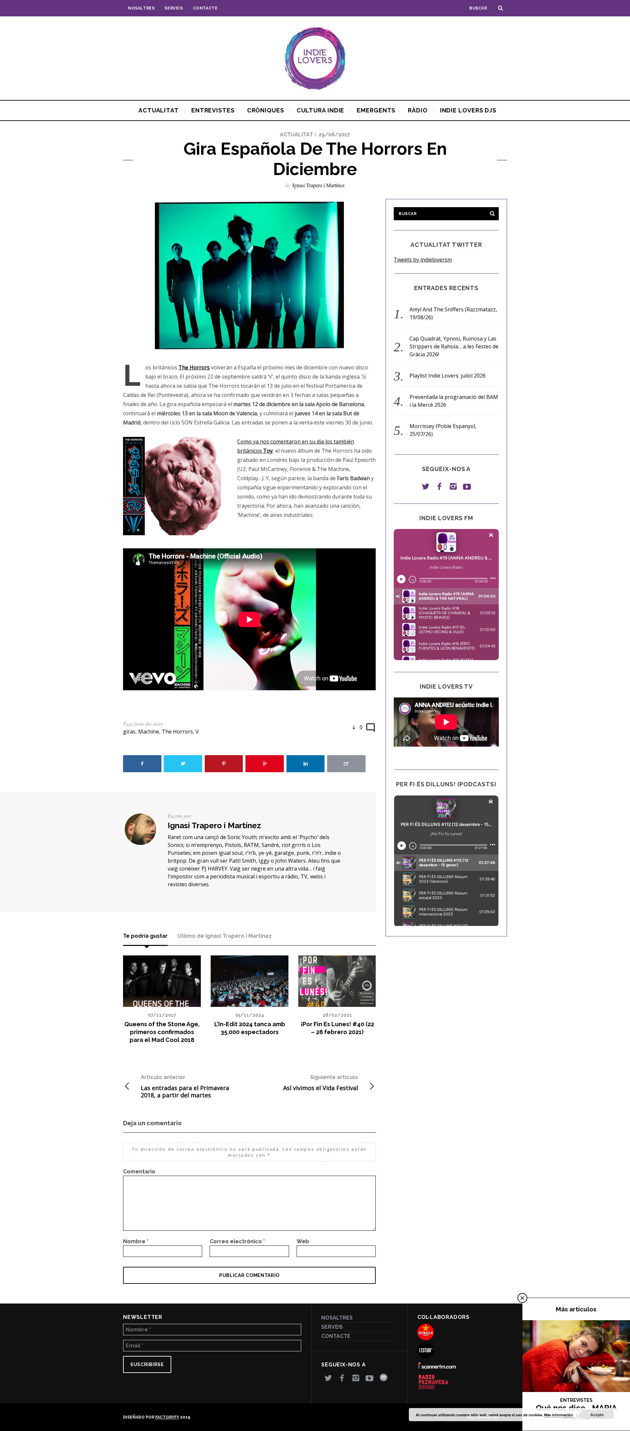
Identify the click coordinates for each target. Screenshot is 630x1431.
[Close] (522, 1298)
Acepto (597, 1415)
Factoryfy (167, 1417)
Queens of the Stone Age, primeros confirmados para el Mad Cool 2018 (162, 1032)
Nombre (135, 1241)
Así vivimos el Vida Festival (320, 1082)
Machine (148, 731)
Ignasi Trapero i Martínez (318, 185)
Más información (558, 1414)
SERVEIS (173, 8)
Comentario (139, 1171)
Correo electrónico (237, 1241)
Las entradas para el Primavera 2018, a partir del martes (185, 1086)
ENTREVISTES (576, 1400)
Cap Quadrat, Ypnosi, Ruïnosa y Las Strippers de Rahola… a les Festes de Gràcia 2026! (454, 346)
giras (129, 731)
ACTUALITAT (296, 134)
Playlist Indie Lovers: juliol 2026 (448, 375)
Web (303, 1241)
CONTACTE (205, 8)
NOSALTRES (141, 8)
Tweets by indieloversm (423, 259)
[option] (162, 999)
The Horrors (177, 731)
